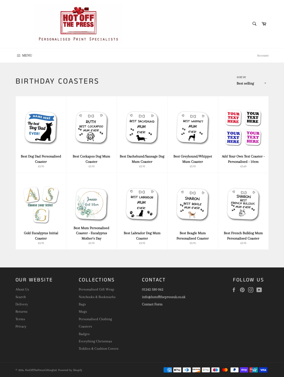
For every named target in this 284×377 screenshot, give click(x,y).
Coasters (85, 326)
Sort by (241, 77)
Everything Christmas (95, 341)
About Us (22, 289)
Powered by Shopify (70, 370)
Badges (84, 334)
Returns (22, 311)
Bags (82, 304)
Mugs (83, 311)
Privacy (21, 326)
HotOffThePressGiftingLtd (41, 370)
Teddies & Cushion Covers (98, 348)
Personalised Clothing (95, 319)
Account (262, 55)
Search (21, 297)
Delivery (22, 304)
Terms (20, 319)
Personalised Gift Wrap (96, 289)
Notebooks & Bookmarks (97, 297)
